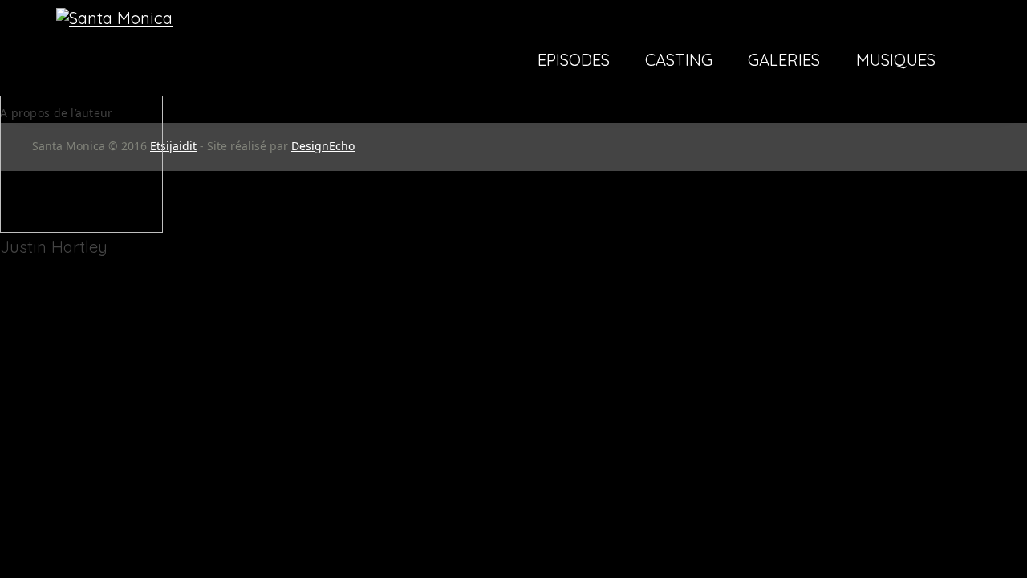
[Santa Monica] (114, 18)
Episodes (574, 61)
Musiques (896, 61)
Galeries (784, 61)
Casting (678, 61)
